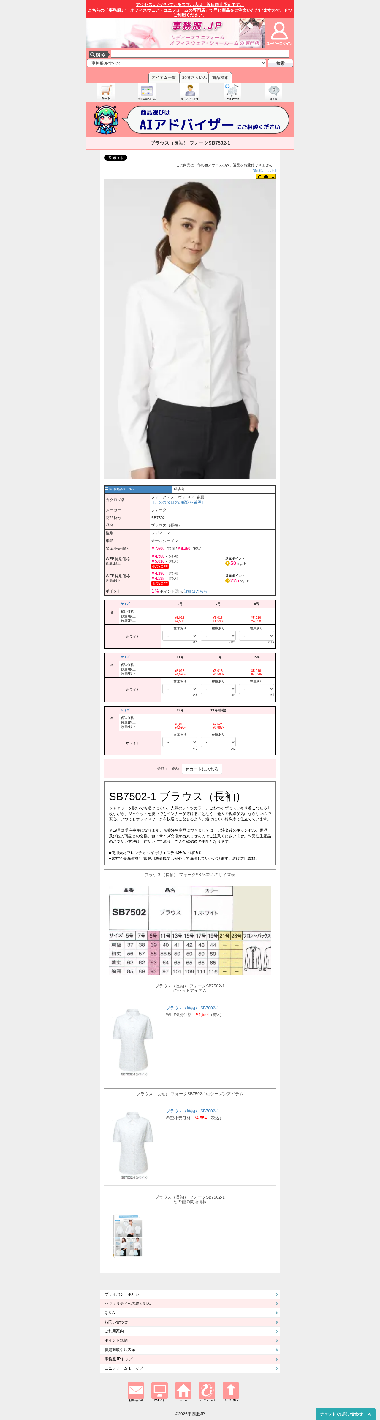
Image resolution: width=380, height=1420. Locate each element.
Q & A (109, 1313)
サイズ (125, 603)
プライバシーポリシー (123, 1294)
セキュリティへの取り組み (127, 1304)
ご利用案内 (114, 1331)
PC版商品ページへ (121, 489)
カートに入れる (203, 769)
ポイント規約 (116, 1340)
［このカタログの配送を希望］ (178, 502)
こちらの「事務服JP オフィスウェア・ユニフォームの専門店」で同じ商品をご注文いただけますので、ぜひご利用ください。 (190, 9)
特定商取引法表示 (119, 1350)
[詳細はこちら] (264, 171)
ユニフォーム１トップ (123, 1368)
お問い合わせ (116, 1322)
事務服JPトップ (118, 1359)
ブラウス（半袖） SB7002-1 (192, 1008)
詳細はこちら (195, 591)
